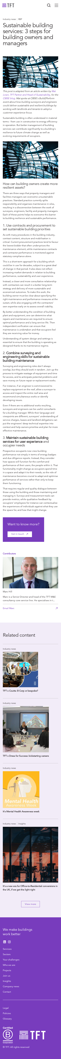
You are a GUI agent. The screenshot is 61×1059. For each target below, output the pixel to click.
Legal (6, 1008)
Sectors (7, 954)
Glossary (7, 1018)
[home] (8, 5)
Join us (6, 975)
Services (7, 949)
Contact (7, 991)
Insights (7, 981)
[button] (56, 5)
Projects (7, 970)
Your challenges (11, 959)
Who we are (9, 965)
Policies (7, 1013)
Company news (11, 986)
